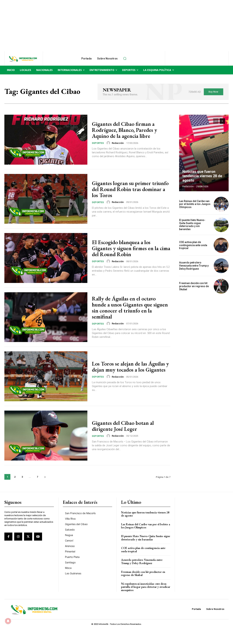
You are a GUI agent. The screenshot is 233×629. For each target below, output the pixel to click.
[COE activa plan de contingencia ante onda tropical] (221, 245)
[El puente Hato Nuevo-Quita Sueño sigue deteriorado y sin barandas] (221, 224)
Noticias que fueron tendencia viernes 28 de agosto (202, 176)
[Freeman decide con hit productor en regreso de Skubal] (221, 286)
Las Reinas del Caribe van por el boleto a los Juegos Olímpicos (194, 204)
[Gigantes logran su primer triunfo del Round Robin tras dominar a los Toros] (45, 199)
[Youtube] (38, 537)
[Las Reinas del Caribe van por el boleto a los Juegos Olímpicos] (221, 204)
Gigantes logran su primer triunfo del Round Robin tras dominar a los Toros (130, 189)
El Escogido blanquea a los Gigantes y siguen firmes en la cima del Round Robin (131, 248)
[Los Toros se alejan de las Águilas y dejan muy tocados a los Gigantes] (45, 376)
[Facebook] (8, 537)
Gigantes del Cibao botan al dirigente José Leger (123, 425)
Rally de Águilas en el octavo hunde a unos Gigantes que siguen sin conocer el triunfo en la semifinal (130, 307)
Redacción (118, 143)
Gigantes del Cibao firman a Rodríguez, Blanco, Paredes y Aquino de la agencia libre (124, 129)
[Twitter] (28, 537)
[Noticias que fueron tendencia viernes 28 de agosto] (204, 153)
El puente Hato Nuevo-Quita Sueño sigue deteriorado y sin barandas (192, 225)
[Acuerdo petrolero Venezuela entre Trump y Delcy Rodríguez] (221, 265)
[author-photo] (108, 143)
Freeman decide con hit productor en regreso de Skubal (194, 286)
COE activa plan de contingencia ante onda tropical (193, 245)
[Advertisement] (109, 25)
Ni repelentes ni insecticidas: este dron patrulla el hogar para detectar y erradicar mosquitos (145, 587)
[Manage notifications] (8, 621)
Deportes (98, 143)
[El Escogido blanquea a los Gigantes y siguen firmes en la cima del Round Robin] (45, 258)
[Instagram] (18, 537)
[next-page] (45, 477)
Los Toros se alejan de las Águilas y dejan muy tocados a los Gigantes (130, 366)
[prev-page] (215, 121)
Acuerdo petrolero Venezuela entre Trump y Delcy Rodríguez (194, 265)
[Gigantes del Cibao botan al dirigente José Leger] (45, 436)
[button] (124, 58)
